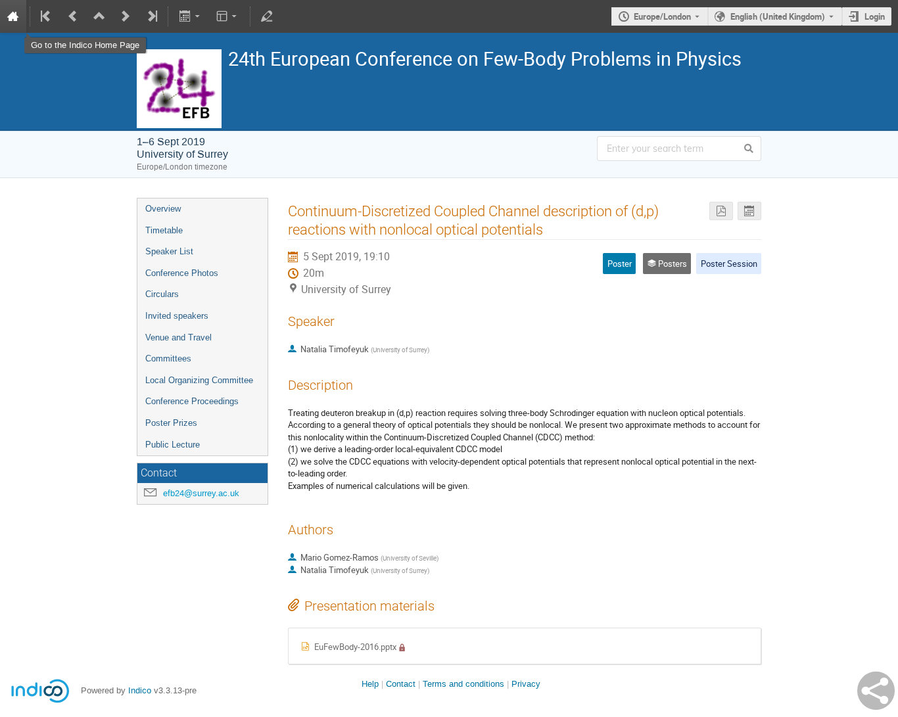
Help (370, 683)
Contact (400, 683)
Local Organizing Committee (199, 380)
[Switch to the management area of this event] (267, 16)
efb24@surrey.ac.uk (201, 493)
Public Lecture (172, 445)
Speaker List (169, 251)
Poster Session (729, 263)
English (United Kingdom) (777, 16)
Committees (168, 358)
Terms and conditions (463, 683)
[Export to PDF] (721, 211)
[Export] (190, 16)
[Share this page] (876, 690)
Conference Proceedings (192, 401)
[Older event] (73, 16)
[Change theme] (228, 16)
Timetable (164, 230)
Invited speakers (176, 316)
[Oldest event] (47, 16)
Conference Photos (181, 273)
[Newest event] (151, 16)
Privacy (525, 683)
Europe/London (662, 16)
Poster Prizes (171, 423)
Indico (139, 690)
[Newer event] (125, 16)
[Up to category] (99, 16)
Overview (163, 209)
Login (874, 16)
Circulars (162, 294)
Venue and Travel (178, 337)
